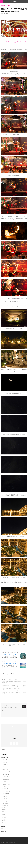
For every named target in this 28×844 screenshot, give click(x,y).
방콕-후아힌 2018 (6, 771)
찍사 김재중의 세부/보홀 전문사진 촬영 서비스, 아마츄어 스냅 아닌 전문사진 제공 (9, 656)
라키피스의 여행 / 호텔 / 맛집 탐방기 (10, 707)
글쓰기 (7, 840)
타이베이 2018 (5, 772)
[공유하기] (5, 674)
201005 (4, 823)
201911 (4, 811)
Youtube (14, 743)
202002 (4, 809)
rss (11, 743)
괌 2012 (4, 800)
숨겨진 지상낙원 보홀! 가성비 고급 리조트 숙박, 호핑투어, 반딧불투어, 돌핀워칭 (9, 666)
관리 (5, 840)
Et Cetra (4, 831)
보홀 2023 (8, 679)
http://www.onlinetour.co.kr (8, 661)
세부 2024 (4, 759)
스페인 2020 (5, 766)
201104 (4, 822)
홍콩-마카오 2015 (6, 791)
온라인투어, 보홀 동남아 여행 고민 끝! (10, 664)
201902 (4, 812)
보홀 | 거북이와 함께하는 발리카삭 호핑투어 (9, 686)
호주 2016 (4, 786)
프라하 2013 (5, 796)
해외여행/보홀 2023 (5, 5)
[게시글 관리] (6, 674)
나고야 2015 (5, 789)
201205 (4, 819)
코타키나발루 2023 (6, 760)
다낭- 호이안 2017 (6, 776)
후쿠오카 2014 (5, 793)
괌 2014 (4, 794)
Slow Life (14, 1)
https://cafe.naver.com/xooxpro (9, 652)
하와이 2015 (5, 788)
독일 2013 (4, 798)
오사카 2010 (5, 805)
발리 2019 (4, 767)
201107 (4, 820)
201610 (4, 814)
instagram (17, 743)
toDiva (15, 842)
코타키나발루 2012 (6, 803)
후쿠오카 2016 (5, 779)
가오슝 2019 (5, 769)
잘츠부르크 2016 (6, 784)
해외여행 (3, 679)
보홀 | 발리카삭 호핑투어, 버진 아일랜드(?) (9, 685)
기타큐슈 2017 (5, 774)
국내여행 (4, 826)
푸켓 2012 (4, 801)
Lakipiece (6, 842)
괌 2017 (4, 777)
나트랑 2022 (5, 764)
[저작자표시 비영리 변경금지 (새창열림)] (15, 673)
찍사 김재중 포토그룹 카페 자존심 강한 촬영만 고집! (10, 654)
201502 (4, 817)
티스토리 (2, 840)
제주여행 (4, 807)
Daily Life (4, 828)
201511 (4, 815)
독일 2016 (4, 783)
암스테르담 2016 (6, 781)
